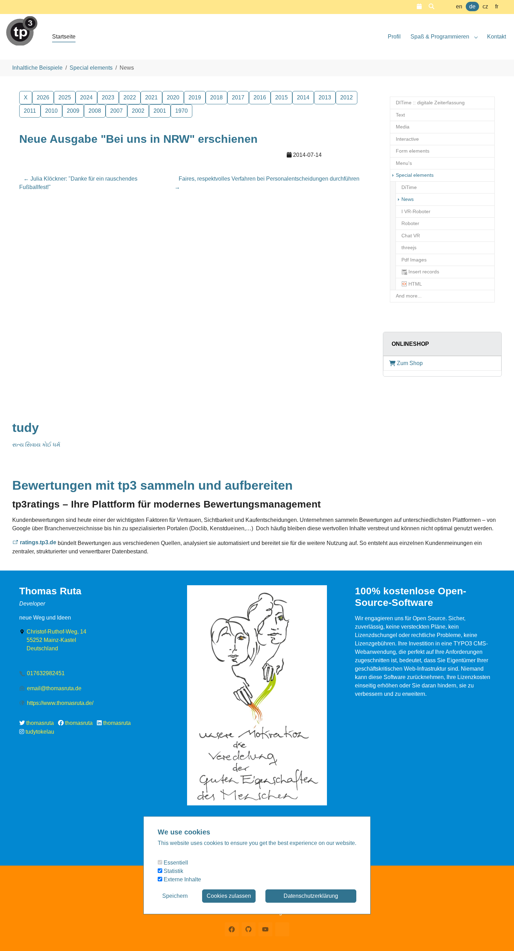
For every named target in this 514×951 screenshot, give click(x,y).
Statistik (172, 871)
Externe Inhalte (181, 879)
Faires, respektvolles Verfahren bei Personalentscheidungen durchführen (266, 183)
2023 (108, 97)
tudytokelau (40, 732)
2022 (129, 97)
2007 (116, 111)
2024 (86, 97)
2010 (51, 111)
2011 (30, 111)
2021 (151, 97)
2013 (325, 97)
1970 (181, 111)
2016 (260, 97)
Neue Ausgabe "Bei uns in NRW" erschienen (138, 139)
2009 (73, 111)
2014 (303, 97)
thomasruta (40, 723)
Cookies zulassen (229, 896)
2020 (173, 97)
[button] (419, 6)
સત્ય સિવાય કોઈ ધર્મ (36, 445)
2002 (138, 111)
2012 (346, 97)
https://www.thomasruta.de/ (60, 703)
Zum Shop (410, 363)
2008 (94, 111)
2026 (43, 97)
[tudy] (21, 28)
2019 (194, 97)
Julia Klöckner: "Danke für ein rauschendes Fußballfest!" (78, 183)
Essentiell (175, 863)
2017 (238, 97)
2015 (281, 97)
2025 (64, 97)
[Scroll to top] (498, 935)
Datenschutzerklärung (311, 896)
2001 (160, 111)
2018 (216, 97)
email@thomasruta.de (54, 688)
